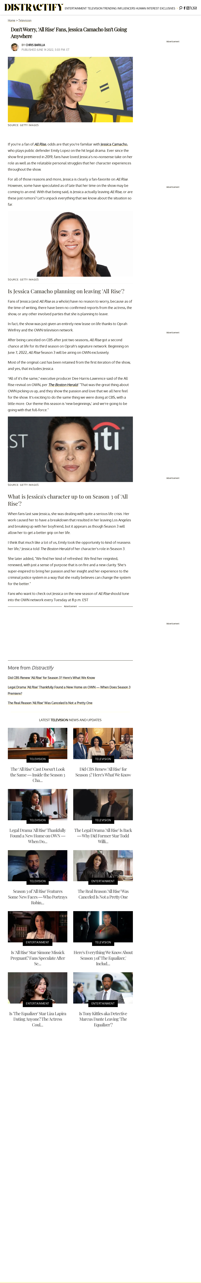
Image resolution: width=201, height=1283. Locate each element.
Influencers (126, 8)
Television (95, 8)
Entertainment (76, 8)
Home (11, 20)
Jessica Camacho (114, 144)
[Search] (181, 7)
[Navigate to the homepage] (34, 7)
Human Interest (147, 8)
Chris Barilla (35, 45)
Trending (110, 8)
